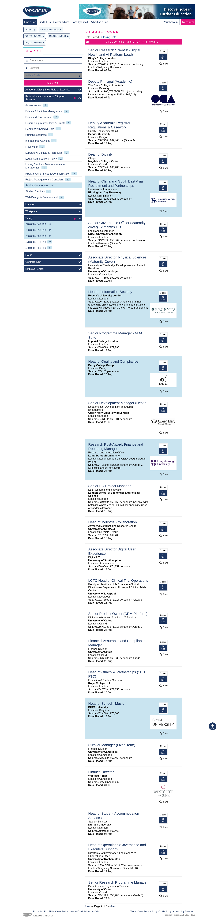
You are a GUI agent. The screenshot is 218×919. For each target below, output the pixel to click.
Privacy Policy (150, 911)
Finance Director (101, 772)
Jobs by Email (80, 22)
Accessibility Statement (184, 911)
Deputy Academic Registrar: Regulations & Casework (109, 125)
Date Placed (92, 37)
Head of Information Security (110, 292)
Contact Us (48, 916)
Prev (87, 906)
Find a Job (30, 22)
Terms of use (136, 911)
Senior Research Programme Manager (118, 882)
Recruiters (188, 22)
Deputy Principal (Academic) (110, 81)
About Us (37, 916)
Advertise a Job (99, 22)
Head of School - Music (106, 704)
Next (114, 906)
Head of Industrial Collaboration (112, 522)
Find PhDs (45, 22)
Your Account (170, 22)
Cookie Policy (164, 911)
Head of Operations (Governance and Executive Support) (117, 847)
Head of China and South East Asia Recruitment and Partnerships (115, 183)
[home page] (37, 12)
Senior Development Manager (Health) (117, 403)
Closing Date (108, 37)
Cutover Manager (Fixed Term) (111, 745)
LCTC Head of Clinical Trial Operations (118, 581)
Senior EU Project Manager (109, 486)
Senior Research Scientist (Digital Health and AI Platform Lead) (114, 52)
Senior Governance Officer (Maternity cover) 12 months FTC (117, 225)
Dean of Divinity (100, 154)
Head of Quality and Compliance (113, 361)
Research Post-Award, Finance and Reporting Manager (115, 446)
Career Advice (61, 22)
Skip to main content (12, 2)
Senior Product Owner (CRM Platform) (117, 614)
